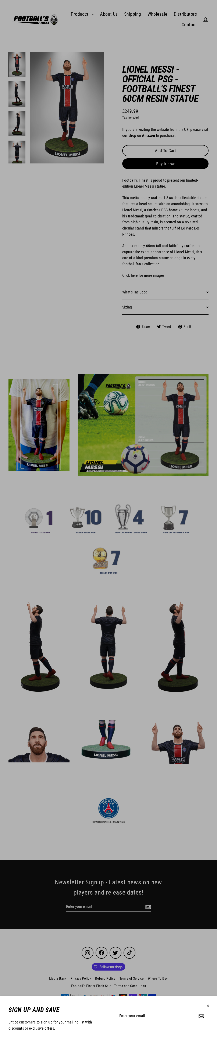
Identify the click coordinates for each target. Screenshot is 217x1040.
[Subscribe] (200, 1016)
